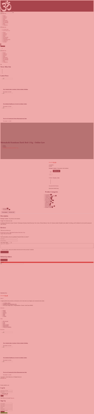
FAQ (4, 323)
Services (4, 312)
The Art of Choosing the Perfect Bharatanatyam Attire (15, 372)
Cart (4, 322)
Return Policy (6, 325)
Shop (4, 313)
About (4, 311)
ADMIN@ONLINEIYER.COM (9, 304)
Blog (4, 315)
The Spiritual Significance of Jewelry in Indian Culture (15, 357)
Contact (4, 316)
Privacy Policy (6, 324)
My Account (5, 321)
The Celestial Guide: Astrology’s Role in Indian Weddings (15, 343)
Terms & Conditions (7, 327)
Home (4, 310)
